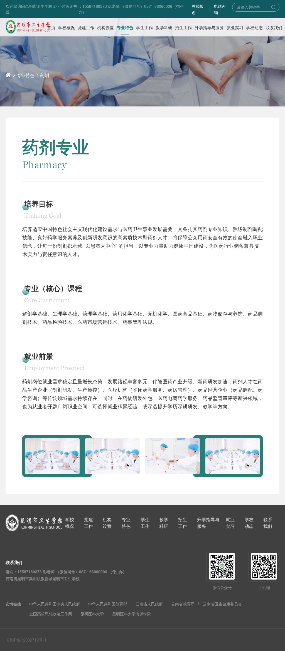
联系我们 (267, 522)
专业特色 (26, 75)
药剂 (44, 75)
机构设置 (107, 522)
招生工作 (182, 522)
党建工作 (88, 522)
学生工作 (145, 522)
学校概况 (69, 522)
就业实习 (230, 522)
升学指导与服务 (208, 522)
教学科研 (163, 522)
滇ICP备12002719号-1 (26, 640)
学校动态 (249, 522)
